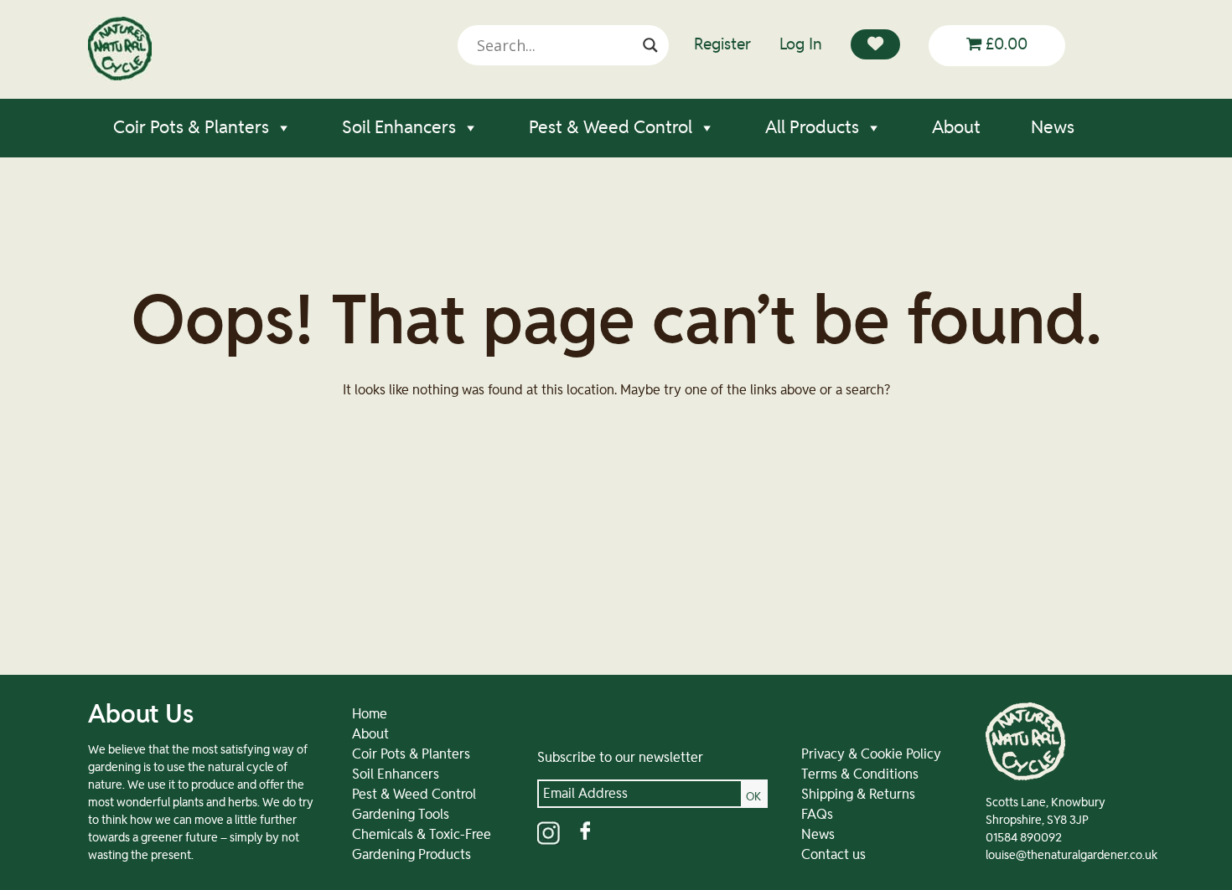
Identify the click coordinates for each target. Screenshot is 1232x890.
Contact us (833, 855)
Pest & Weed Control (610, 127)
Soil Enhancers (399, 127)
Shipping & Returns (858, 794)
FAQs (817, 814)
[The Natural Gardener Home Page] (120, 76)
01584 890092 (1024, 838)
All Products (812, 127)
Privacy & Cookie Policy (871, 754)
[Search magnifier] (650, 45)
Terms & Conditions (860, 774)
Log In (800, 45)
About (956, 127)
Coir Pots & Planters (191, 127)
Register (722, 45)
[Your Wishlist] (875, 44)
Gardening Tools (400, 814)
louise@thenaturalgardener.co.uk (1071, 856)
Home (369, 714)
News (1052, 127)
